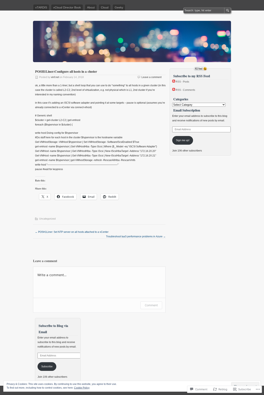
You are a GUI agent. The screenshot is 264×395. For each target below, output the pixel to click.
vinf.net (55, 77)
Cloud (104, 7)
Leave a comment (151, 77)
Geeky (119, 7)
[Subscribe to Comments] (173, 90)
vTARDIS (41, 7)
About (91, 7)
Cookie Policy (82, 387)
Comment (151, 305)
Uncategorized (47, 218)
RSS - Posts (182, 81)
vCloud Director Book (67, 7)
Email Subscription (186, 110)
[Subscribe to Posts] (173, 81)
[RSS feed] (200, 69)
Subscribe (47, 366)
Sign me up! (182, 140)
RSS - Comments (185, 90)
